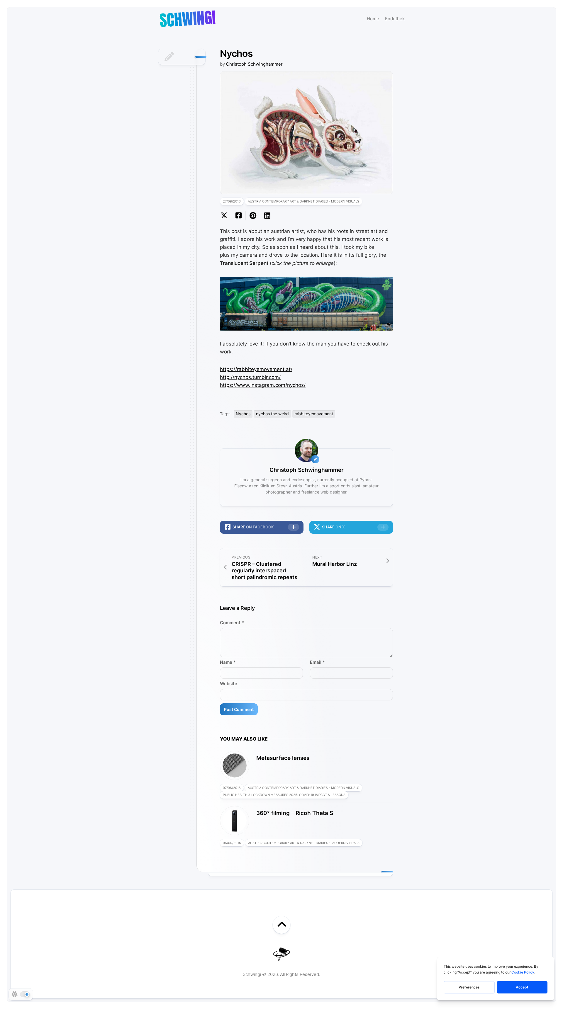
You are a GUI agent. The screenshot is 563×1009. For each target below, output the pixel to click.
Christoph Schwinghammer (254, 64)
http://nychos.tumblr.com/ (250, 377)
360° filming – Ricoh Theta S (294, 813)
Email (317, 662)
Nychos (243, 413)
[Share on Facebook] (238, 215)
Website (228, 683)
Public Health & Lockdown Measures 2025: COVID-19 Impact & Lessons (284, 795)
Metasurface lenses (282, 758)
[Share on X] (225, 215)
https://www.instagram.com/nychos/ (263, 385)
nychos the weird (272, 413)
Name (228, 662)
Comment (232, 622)
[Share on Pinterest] (252, 215)
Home (373, 18)
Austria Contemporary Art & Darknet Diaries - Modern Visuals (303, 201)
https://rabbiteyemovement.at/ (256, 369)
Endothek (395, 18)
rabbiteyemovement (313, 413)
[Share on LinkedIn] (267, 215)
